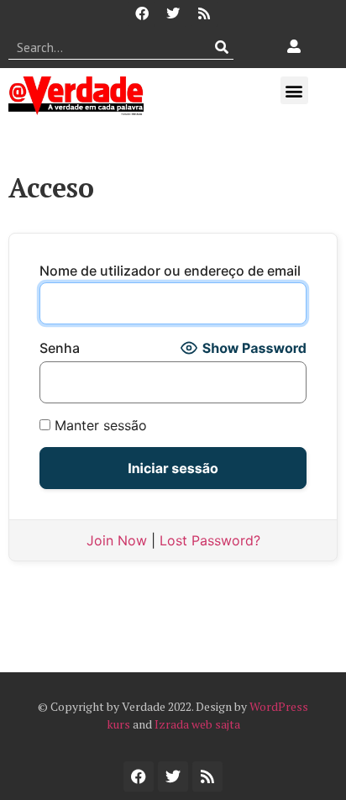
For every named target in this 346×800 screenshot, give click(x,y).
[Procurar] (221, 47)
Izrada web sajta (197, 724)
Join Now (116, 540)
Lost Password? (210, 540)
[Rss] (204, 13)
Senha (59, 348)
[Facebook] (141, 13)
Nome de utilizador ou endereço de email (170, 270)
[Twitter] (173, 13)
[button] (294, 90)
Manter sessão (98, 425)
